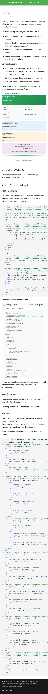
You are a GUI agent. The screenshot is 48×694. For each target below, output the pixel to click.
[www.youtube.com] (11, 690)
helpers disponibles (19, 86)
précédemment (28, 424)
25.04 (31, 3)
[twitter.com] (3, 690)
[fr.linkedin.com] (7, 690)
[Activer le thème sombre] (39, 2)
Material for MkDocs (15, 686)
